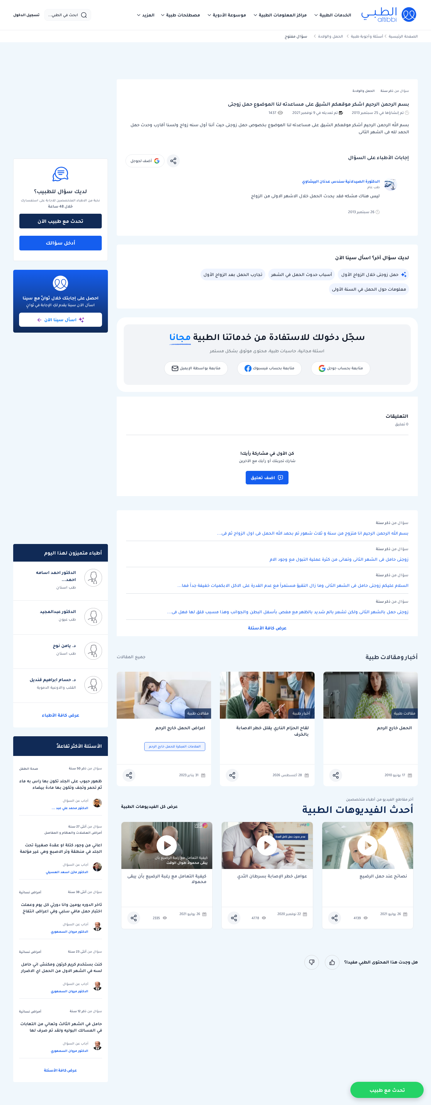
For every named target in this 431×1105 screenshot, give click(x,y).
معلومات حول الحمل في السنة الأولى (369, 289)
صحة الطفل (28, 768)
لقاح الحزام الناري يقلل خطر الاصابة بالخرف (272, 731)
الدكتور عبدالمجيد (58, 611)
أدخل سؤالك (60, 243)
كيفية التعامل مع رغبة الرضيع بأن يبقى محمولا (166, 879)
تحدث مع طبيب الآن (60, 221)
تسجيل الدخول (26, 15)
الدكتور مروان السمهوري (69, 931)
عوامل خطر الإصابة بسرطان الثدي (272, 876)
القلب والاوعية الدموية (56, 687)
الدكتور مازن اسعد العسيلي (67, 872)
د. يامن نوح (64, 645)
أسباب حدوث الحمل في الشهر (301, 274)
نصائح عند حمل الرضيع (383, 876)
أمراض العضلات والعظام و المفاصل (73, 832)
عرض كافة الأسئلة (267, 627)
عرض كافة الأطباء (60, 715)
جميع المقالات (131, 657)
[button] (332, 15)
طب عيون (67, 619)
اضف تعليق (263, 477)
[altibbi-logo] (389, 15)
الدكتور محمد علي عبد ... (70, 808)
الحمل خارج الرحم (394, 728)
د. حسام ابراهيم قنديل (53, 679)
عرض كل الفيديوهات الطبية (149, 806)
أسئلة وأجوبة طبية (367, 36)
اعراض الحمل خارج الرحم (180, 728)
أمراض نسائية (30, 892)
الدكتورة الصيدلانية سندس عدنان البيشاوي (341, 181)
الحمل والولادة (330, 36)
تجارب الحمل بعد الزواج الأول (232, 274)
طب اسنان (66, 587)
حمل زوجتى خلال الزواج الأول (369, 274)
